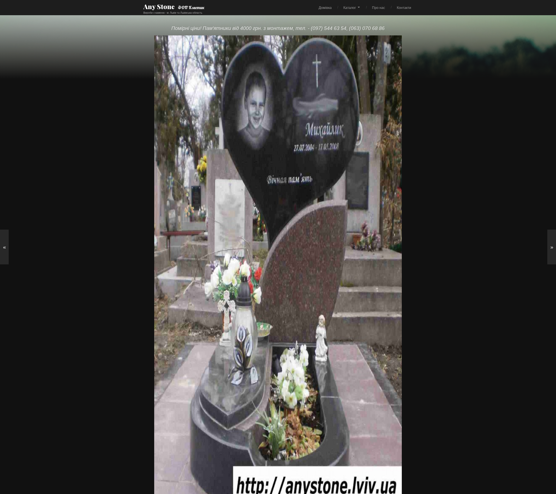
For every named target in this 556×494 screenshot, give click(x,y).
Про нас (378, 8)
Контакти (404, 8)
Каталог (349, 8)
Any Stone (159, 6)
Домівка (325, 8)
